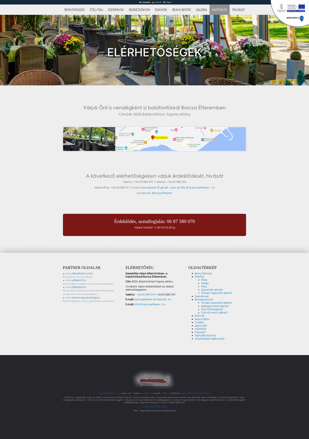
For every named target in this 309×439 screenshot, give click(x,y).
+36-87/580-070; (146, 294)
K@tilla (165, 393)
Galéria (199, 322)
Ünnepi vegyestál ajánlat (216, 292)
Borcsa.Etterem (162, 193)
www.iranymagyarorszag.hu (83, 297)
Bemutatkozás (203, 273)
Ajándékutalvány (205, 335)
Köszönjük (200, 328)
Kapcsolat (201, 325)
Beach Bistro (202, 319)
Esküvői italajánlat (212, 309)
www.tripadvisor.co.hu (79, 273)
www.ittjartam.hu (76, 287)
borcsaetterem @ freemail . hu (152, 299)
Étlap (204, 279)
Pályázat (200, 332)
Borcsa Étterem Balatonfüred (195, 393)
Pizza (204, 286)
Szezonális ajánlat (212, 289)
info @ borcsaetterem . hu (198, 187)
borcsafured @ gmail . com (158, 187)
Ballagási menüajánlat (215, 306)
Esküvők (199, 315)
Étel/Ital (199, 276)
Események (202, 296)
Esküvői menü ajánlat (214, 312)
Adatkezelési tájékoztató (210, 338)
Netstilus (146, 393)
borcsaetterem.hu (108, 393)
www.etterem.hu (88, 281)
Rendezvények (204, 299)
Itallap (205, 283)
